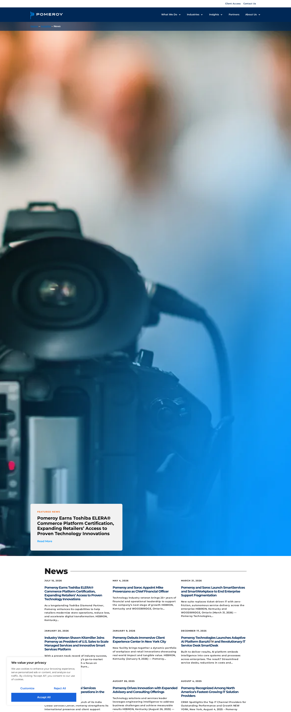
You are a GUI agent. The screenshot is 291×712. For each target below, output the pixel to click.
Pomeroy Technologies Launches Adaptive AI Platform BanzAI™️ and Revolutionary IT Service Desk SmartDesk (213, 641)
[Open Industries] (202, 14)
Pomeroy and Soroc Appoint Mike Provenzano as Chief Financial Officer (141, 589)
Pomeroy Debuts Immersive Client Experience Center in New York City (139, 639)
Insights (46, 26)
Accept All (44, 697)
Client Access (233, 3)
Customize (27, 688)
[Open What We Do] (180, 14)
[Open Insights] (221, 14)
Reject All (60, 688)
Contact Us (249, 3)
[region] (44, 681)
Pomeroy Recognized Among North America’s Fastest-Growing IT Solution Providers (209, 692)
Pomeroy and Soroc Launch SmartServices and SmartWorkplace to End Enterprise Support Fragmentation (213, 591)
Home (34, 26)
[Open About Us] (259, 14)
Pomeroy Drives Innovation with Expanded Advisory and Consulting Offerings (145, 690)
